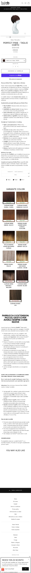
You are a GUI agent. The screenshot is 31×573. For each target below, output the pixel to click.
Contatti (15, 504)
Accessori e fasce (16, 545)
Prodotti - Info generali (15, 171)
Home (12, 40)
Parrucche (17, 40)
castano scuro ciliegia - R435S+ (12, 60)
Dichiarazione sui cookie (15, 511)
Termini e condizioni (15, 506)
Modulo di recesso (15, 519)
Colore (15, 57)
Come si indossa (15, 527)
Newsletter (15, 554)
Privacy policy (15, 509)
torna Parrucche (16, 490)
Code (15, 537)
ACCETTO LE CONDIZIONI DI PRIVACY (11, 572)
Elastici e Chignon (15, 542)
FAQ (15, 174)
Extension (15, 535)
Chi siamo (15, 501)
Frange (15, 540)
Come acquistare (15, 529)
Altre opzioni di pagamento (15, 79)
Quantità (15, 63)
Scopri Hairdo (15, 524)
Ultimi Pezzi (15, 550)
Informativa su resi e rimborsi (15, 516)
